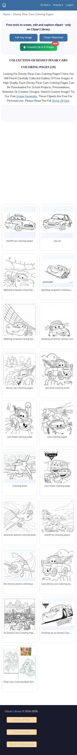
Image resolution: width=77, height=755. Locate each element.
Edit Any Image (23, 37)
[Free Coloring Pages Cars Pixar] (20, 326)
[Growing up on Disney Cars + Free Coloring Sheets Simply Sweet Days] (57, 614)
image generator (26, 96)
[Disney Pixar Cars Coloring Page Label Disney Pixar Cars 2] (57, 373)
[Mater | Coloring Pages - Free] (57, 222)
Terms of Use (22, 719)
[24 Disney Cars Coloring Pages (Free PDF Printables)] (20, 618)
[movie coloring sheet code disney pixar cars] (20, 275)
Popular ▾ (58, 5)
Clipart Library (13, 711)
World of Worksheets (21, 744)
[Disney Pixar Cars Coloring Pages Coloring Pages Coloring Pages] (57, 326)
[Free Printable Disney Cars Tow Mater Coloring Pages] (20, 420)
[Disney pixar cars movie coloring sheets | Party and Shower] (57, 520)
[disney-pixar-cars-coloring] (57, 271)
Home (6, 14)
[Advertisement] (38, 162)
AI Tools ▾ (45, 5)
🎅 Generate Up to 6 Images (40, 45)
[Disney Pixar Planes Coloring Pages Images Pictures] (20, 520)
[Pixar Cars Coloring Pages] (20, 222)
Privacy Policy (22, 732)
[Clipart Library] (4, 5)
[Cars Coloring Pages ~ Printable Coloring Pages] (20, 375)
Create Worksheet (53, 37)
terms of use (60, 100)
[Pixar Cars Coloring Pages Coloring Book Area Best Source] (57, 570)
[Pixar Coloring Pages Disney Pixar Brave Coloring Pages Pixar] (57, 422)
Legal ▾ (69, 5)
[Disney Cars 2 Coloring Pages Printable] (57, 469)
